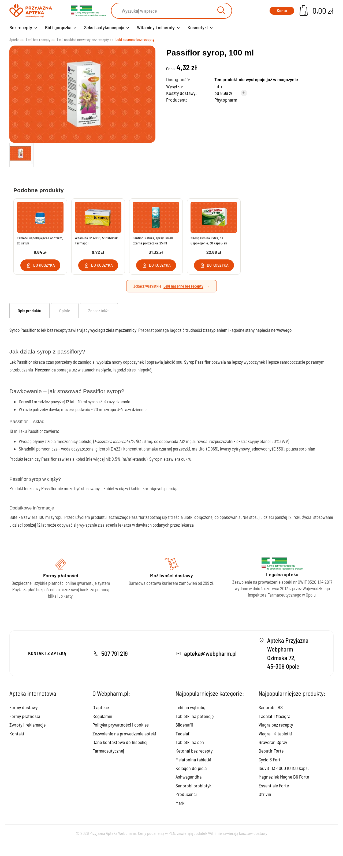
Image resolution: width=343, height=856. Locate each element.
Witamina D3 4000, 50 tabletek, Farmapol (96, 240)
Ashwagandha (189, 777)
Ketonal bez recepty (194, 751)
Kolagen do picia (191, 768)
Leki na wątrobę (190, 707)
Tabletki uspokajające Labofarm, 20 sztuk (40, 240)
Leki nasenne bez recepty (183, 286)
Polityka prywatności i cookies (120, 725)
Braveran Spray (273, 742)
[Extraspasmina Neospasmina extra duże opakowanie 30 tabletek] (214, 217)
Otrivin (265, 794)
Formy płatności (24, 716)
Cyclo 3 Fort (270, 759)
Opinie (64, 310)
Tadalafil (184, 733)
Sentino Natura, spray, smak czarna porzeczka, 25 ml (153, 240)
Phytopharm (225, 100)
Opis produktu (29, 310)
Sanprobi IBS (271, 707)
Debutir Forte (271, 751)
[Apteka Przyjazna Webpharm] (30, 11)
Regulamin (102, 716)
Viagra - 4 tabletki (275, 733)
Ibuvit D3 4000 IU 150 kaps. (284, 768)
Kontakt (16, 733)
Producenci (186, 794)
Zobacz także (99, 310)
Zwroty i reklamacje (27, 725)
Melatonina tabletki (193, 759)
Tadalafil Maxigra (274, 716)
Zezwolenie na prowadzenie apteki (124, 733)
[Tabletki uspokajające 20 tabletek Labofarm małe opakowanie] (40, 217)
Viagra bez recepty (276, 725)
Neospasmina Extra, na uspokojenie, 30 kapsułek (209, 240)
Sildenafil (184, 725)
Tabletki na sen (190, 742)
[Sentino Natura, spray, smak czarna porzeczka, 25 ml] (156, 217)
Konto (282, 10)
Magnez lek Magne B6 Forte (284, 777)
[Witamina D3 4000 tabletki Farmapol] (98, 217)
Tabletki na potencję (195, 716)
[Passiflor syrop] (21, 153)
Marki (180, 803)
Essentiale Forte (274, 785)
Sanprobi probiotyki (194, 785)
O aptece (100, 707)
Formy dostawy (23, 707)
